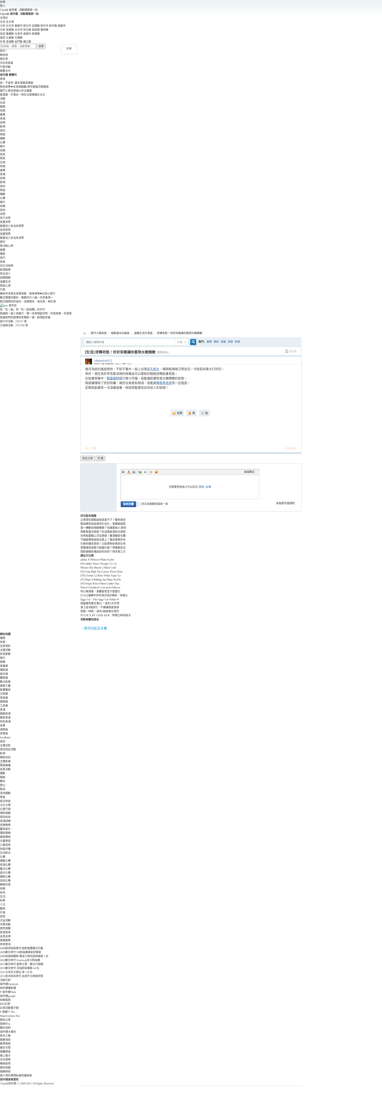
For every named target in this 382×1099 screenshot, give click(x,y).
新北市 (27, 25)
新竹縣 (53, 25)
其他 (2, 154)
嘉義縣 (10, 33)
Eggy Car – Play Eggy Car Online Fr (99, 599)
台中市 (19, 29)
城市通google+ (8, 996)
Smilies (156, 472)
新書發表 (5, 932)
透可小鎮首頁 (99, 333)
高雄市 (27, 33)
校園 (2, 150)
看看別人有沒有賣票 (12, 226)
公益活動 (5, 920)
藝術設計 (5, 829)
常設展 (4, 697)
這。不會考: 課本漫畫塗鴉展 (16, 82)
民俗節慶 (5, 654)
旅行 (2, 257)
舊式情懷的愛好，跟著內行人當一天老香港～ (26, 297)
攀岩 (2, 781)
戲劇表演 (5, 713)
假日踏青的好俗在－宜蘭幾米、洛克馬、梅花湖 (28, 301)
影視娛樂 (5, 269)
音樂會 (4, 733)
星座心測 (5, 285)
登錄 (201, 487)
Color (128, 472)
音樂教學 (5, 825)
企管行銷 (5, 809)
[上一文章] (291, 351)
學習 (2, 134)
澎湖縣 (10, 41)
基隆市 (19, 25)
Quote (145, 472)
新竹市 (44, 25)
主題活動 (5, 650)
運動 (2, 138)
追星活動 (5, 769)
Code (151, 472)
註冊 (2, 2)
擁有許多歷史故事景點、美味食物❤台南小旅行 (27, 293)
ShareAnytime (10, 1015)
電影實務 (5, 833)
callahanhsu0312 (103, 360)
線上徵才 (5, 1055)
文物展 (4, 693)
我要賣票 (5, 234)
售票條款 (5, 1043)
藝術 (2, 908)
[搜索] (192, 342)
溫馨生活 (5, 281)
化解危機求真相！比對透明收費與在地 (103, 543)
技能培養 (5, 848)
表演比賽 (5, 864)
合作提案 (5, 1059)
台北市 (10, 25)
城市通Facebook (9, 984)
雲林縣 (44, 29)
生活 (2, 896)
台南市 (19, 33)
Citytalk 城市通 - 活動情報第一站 (19, 9)
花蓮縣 (19, 37)
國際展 (4, 701)
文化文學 (5, 805)
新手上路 (5, 1035)
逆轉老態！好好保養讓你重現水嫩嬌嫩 (179, 333)
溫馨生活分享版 (143, 333)
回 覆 (100, 458)
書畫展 (4, 665)
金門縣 (19, 41)
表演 (2, 118)
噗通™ (7, 1011)
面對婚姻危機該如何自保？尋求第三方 (103, 551)
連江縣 (27, 41)
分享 (69, 48)
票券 (2, 158)
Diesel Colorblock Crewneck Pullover (100, 587)
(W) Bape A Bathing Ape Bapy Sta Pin (100, 579)
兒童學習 (5, 840)
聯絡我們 (5, 1063)
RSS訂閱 (5, 1004)
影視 (2, 126)
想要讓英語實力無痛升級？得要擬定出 (103, 547)
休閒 (2, 110)
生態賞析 (5, 646)
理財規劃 (5, 813)
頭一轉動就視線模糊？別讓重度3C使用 (103, 527)
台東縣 (10, 37)
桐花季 (4, 59)
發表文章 (87, 458)
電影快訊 (5, 757)
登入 (2, 6)
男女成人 (5, 273)
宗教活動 (5, 924)
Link (140, 472)
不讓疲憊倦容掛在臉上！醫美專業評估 (103, 539)
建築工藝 (5, 685)
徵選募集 (5, 940)
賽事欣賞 (5, 884)
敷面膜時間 (114, 378)
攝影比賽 (5, 876)
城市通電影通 (8, 988)
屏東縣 (36, 33)
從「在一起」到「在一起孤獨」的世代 (22, 309)
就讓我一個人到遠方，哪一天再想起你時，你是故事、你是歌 (36, 313)
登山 (2, 785)
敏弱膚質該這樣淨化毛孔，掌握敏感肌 (103, 523)
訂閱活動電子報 (9, 1008)
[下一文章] (295, 351)
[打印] (286, 351)
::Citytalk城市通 (84, 333)
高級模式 (249, 471)
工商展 (4, 705)
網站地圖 (5, 1067)
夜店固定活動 (8, 749)
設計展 (4, 673)
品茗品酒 (5, 936)
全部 (2, 102)
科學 (2, 900)
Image (134, 472)
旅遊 (230, 341)
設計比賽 (5, 872)
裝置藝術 (5, 689)
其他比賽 (5, 880)
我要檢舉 (290, 448)
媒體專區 (5, 1051)
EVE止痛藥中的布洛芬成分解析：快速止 (104, 595)
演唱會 (4, 729)
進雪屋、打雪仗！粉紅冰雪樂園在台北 (22, 94)
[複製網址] (162, 352)
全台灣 (10, 21)
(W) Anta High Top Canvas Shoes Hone (101, 571)
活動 (2, 98)
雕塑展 (4, 677)
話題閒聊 (5, 277)
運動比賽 (5, 860)
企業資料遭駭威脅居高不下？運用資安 (103, 519)
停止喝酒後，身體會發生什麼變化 (100, 591)
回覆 (93, 448)
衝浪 (2, 789)
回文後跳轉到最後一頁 (154, 504)
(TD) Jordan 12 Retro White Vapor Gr (100, 575)
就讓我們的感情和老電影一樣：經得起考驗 (25, 317)
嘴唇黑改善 (164, 383)
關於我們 (5, 1027)
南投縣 (36, 29)
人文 (2, 904)
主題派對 (5, 745)
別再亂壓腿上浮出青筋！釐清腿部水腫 (103, 535)
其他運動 (5, 793)
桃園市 (62, 25)
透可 (2, 241)
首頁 (2, 78)
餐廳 (223, 341)
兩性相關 (5, 928)
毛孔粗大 (153, 369)
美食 (2, 261)
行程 (2, 289)
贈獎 (2, 106)
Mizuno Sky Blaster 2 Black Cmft (98, 567)
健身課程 (5, 837)
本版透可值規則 (285, 503)
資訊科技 (5, 817)
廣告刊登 (5, 1047)
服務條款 (5, 1071)
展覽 (2, 114)
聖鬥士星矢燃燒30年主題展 (16, 90)
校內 (2, 892)
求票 (2, 214)
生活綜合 (5, 852)
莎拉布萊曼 (6, 63)
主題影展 (5, 761)
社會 (2, 912)
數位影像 (5, 681)
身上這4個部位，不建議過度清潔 (99, 607)
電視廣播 (5, 765)
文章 (179, 342)
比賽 (2, 142)
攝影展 (4, 669)
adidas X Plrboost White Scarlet (97, 559)
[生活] (89, 352)
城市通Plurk (8, 992)
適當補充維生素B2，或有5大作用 (99, 603)
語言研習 (5, 801)
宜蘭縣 (36, 25)
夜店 (2, 130)
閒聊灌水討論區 (120, 333)
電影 (2, 253)
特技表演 (5, 721)
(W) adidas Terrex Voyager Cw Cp (98, 563)
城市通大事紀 (8, 1031)
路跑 (2, 777)
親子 (2, 146)
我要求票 (5, 222)
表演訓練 (5, 821)
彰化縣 (27, 29)
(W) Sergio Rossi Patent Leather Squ (99, 583)
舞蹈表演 (5, 717)
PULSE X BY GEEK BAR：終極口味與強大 (105, 615)
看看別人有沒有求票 (12, 238)
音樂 (2, 122)
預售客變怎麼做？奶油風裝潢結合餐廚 (103, 531)
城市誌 (12, 305)
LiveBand (5, 737)
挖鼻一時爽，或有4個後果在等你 (99, 611)
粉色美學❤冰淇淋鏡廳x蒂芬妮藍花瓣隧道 (24, 86)
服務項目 (5, 1039)
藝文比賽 (5, 868)
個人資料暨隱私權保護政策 (16, 1075)
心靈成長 (5, 844)
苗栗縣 (10, 29)
